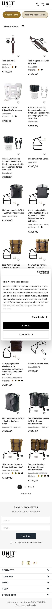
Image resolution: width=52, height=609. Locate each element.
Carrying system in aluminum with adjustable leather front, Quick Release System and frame (12, 368)
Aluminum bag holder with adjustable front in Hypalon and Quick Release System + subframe (38, 215)
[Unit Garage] (8, 4)
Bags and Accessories (35, 14)
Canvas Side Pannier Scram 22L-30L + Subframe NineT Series (38, 267)
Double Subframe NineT (38, 363)
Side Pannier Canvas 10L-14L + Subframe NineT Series (11, 267)
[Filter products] (22, 26)
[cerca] (37, 4)
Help (5, 589)
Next (30, 487)
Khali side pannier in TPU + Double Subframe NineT (13, 421)
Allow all (26, 325)
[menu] (47, 4)
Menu (5, 582)
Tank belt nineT (8, 61)
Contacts (8, 570)
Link (40, 542)
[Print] (18, 55)
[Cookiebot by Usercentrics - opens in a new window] (37, 272)
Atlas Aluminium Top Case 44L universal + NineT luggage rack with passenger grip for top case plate (38, 112)
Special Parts (11, 14)
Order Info (9, 595)
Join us (27, 536)
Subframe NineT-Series (38, 159)
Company (7, 576)
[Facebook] (22, 563)
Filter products (11, 26)
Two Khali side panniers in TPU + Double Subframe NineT (38, 421)
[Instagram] (28, 563)
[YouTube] (34, 563)
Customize (24, 334)
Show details (38, 317)
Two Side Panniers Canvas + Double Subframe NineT (36, 467)
